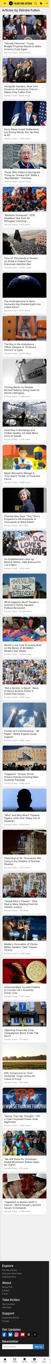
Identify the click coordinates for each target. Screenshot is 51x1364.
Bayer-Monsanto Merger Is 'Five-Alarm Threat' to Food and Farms (22, 476)
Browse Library (9, 1270)
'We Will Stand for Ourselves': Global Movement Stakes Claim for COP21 (21, 1162)
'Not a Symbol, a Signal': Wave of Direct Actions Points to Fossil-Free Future (21, 691)
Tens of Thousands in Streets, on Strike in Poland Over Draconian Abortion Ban (21, 261)
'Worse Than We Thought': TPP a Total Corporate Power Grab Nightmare (22, 1119)
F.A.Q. (5, 1293)
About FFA (7, 1287)
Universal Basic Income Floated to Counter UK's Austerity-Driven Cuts (22, 990)
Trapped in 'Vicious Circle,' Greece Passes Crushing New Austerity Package (21, 777)
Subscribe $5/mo (10, 1317)
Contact (6, 1290)
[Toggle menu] (5, 3)
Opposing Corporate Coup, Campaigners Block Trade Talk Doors (21, 1033)
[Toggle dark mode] (41, 3)
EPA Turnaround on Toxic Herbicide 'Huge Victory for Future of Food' (19, 1076)
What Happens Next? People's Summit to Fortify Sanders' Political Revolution (21, 605)
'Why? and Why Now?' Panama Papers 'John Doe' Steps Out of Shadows (22, 818)
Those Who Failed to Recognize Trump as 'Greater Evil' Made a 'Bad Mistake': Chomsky (22, 175)
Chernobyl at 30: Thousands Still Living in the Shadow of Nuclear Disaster (22, 861)
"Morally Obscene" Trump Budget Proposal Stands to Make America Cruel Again (22, 46)
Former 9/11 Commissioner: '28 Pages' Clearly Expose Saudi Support (21, 734)
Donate (5, 1321)
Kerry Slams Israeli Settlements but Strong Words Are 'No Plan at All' (21, 132)
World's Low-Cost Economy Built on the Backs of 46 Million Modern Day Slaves (22, 648)
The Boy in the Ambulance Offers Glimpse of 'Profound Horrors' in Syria (20, 347)
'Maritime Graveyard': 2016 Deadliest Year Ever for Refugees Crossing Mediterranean (19, 218)
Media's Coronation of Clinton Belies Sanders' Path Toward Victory (21, 947)
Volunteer (6, 1307)
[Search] (35, 3)
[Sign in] (46, 3)
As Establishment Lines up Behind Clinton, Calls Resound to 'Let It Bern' (22, 562)
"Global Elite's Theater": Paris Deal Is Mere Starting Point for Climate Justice (21, 904)
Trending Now (9, 1276)
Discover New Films (12, 1273)
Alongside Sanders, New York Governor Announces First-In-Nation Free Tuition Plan (21, 89)
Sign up (38, 1347)
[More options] (43, 44)
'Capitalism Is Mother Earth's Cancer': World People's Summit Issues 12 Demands (22, 1205)
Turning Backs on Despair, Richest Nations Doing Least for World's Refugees (22, 390)
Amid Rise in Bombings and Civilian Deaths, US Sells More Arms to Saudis (21, 433)
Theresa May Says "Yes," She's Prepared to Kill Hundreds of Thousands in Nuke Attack (22, 519)
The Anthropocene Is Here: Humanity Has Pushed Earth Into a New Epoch (22, 304)
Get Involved (8, 1304)
